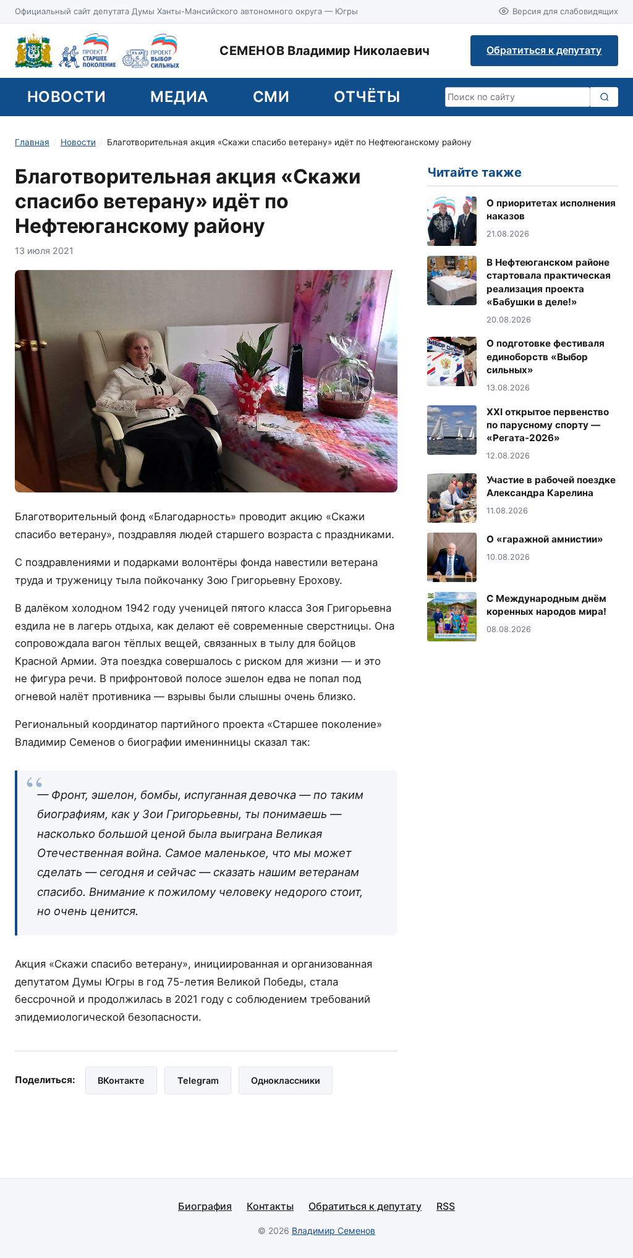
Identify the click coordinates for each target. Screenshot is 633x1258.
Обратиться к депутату (543, 50)
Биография (205, 1206)
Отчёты (367, 97)
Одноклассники (285, 1080)
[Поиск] (604, 97)
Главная (32, 142)
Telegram (198, 1080)
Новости (66, 97)
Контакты (270, 1206)
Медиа (179, 97)
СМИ (271, 97)
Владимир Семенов (333, 1230)
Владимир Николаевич (324, 50)
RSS (445, 1206)
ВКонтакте (121, 1080)
